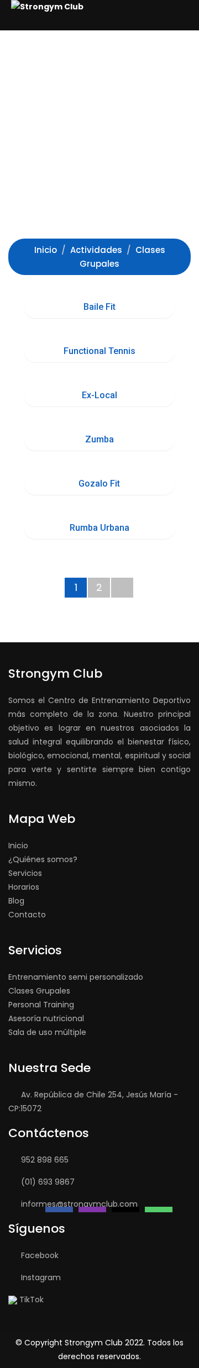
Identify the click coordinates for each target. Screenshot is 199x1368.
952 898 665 (45, 1159)
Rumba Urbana (99, 527)
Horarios (23, 886)
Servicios (25, 873)
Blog (16, 900)
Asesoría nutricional (46, 1018)
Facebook (40, 1255)
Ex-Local (99, 395)
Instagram (41, 1277)
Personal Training (41, 1004)
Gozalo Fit (99, 483)
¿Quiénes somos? (42, 859)
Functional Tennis (99, 351)
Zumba (99, 439)
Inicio (18, 845)
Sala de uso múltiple (47, 1032)
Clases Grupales (39, 990)
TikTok (31, 1299)
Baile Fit (99, 307)
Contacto (27, 914)
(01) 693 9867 (48, 1181)
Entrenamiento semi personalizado (75, 977)
